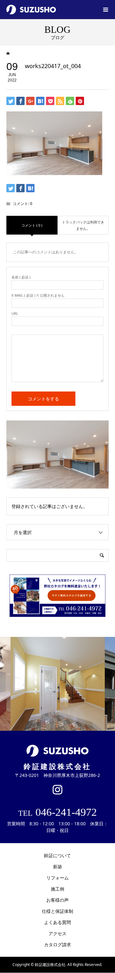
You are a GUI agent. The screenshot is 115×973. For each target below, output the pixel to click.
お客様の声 (57, 900)
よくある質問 (57, 922)
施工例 (57, 889)
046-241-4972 (57, 812)
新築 (57, 867)
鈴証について (57, 855)
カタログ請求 (57, 944)
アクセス (57, 933)
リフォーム (57, 878)
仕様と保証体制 (57, 911)
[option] (58, 684)
